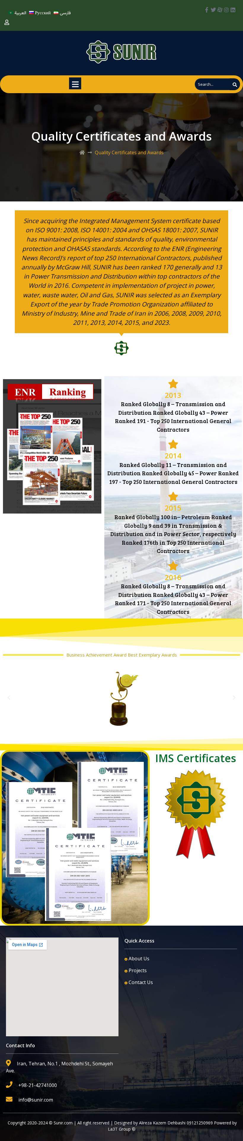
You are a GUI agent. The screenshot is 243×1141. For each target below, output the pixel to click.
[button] (9, 698)
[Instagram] (226, 9)
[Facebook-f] (207, 9)
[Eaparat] (220, 9)
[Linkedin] (233, 9)
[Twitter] (213, 9)
